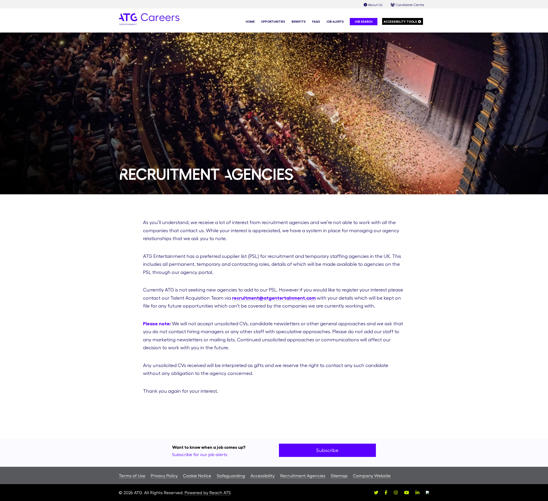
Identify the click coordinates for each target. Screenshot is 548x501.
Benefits (299, 21)
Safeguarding (231, 475)
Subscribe (327, 450)
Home (250, 21)
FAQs (316, 21)
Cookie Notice (197, 475)
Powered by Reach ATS (208, 492)
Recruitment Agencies (302, 475)
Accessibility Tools (403, 21)
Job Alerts (335, 21)
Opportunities (273, 21)
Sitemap (339, 475)
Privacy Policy (164, 475)
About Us (375, 5)
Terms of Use (132, 475)
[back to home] (149, 20)
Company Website (372, 475)
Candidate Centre (409, 5)
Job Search (363, 21)
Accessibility (262, 475)
